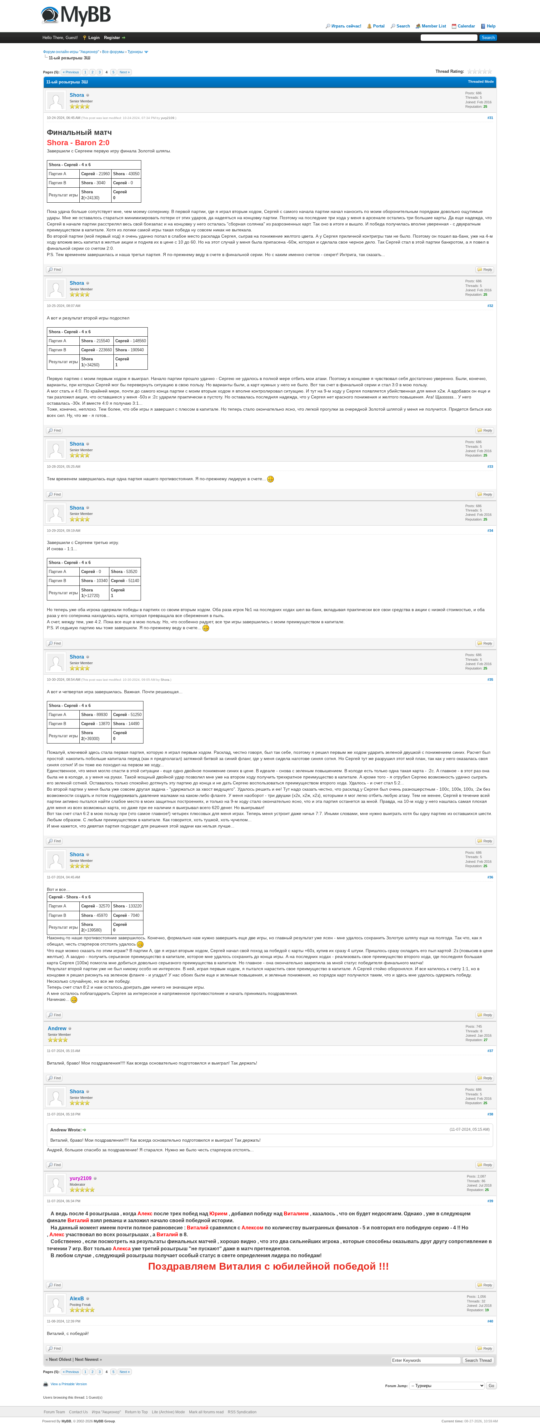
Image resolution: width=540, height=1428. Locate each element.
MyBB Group (104, 1421)
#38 (490, 1114)
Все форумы (113, 52)
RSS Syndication (242, 1412)
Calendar (466, 26)
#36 (490, 877)
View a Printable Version (69, 1384)
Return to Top (136, 1412)
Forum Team (54, 1412)
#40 (490, 1321)
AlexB (77, 1298)
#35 (490, 679)
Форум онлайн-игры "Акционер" (71, 52)
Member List (434, 26)
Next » (125, 72)
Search (403, 26)
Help (491, 26)
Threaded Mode (481, 81)
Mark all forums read (206, 1412)
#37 (490, 1051)
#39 (490, 1201)
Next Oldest (60, 1359)
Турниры (135, 52)
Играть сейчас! (346, 26)
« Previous (71, 72)
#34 (490, 530)
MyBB (66, 1421)
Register (112, 37)
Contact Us (78, 1412)
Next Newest (86, 1359)
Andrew (57, 1028)
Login (94, 37)
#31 (490, 118)
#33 (490, 466)
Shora (77, 95)
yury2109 (167, 118)
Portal (379, 26)
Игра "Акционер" (106, 1412)
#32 (490, 306)
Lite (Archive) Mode (168, 1412)
